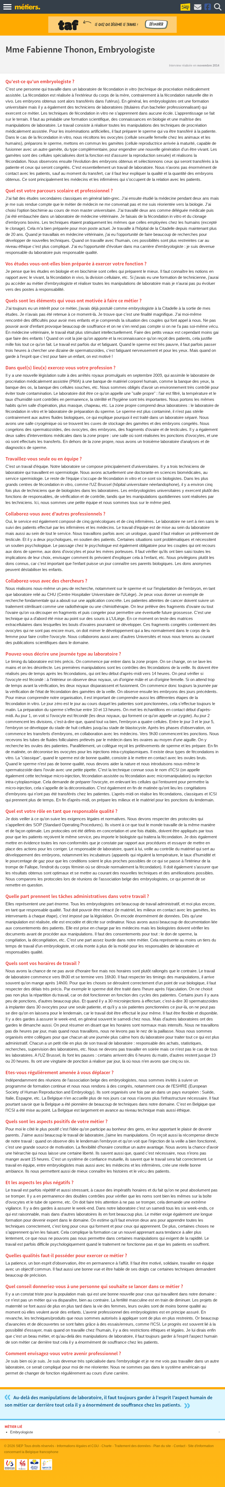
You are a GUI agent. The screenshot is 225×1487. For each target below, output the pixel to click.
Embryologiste (21, 1432)
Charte (107, 1446)
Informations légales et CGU (78, 1446)
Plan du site (162, 1446)
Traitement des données (132, 1446)
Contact (179, 1446)
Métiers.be (27, 7)
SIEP (19, 1446)
